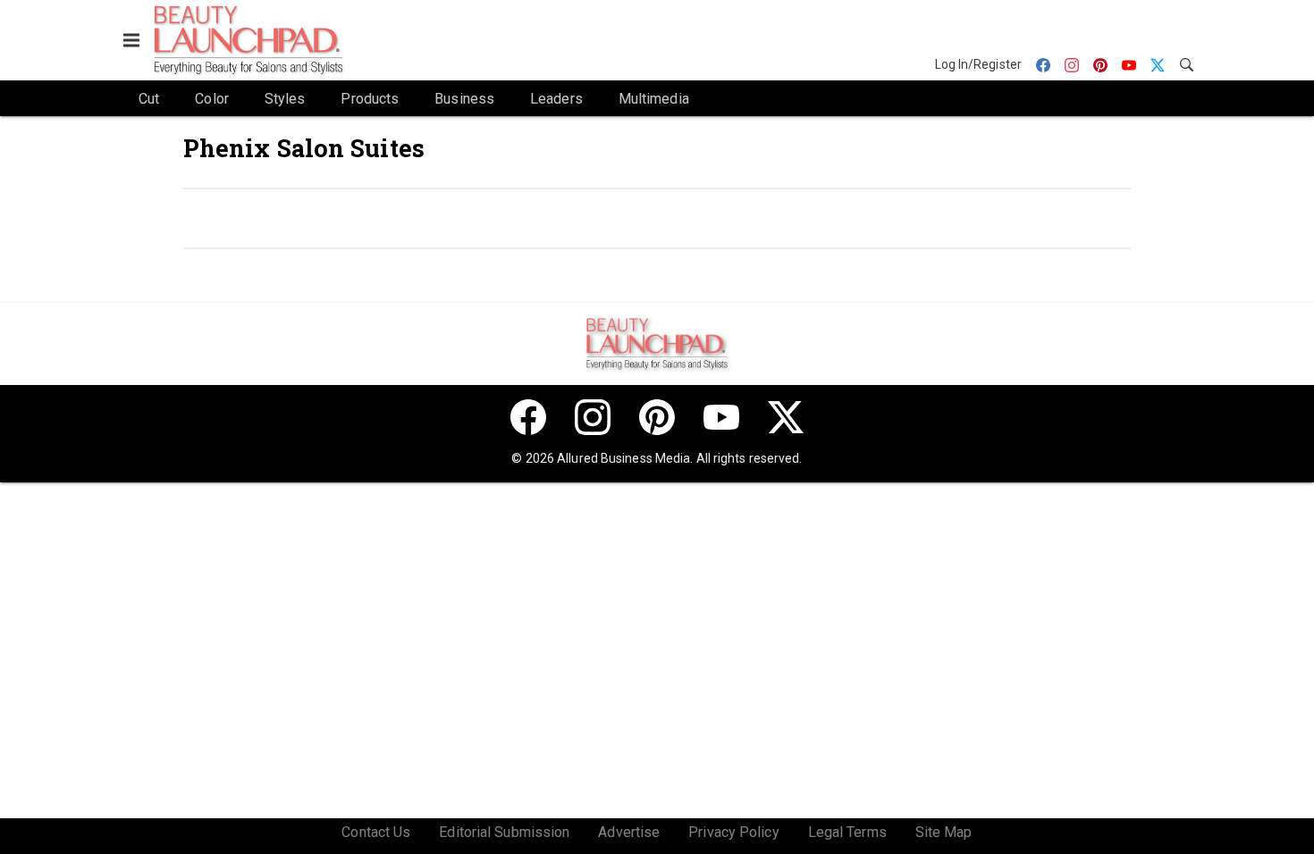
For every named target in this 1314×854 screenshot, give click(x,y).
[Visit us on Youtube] (721, 417)
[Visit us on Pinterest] (657, 417)
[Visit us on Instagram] (593, 417)
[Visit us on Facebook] (528, 417)
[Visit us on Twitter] (786, 417)
